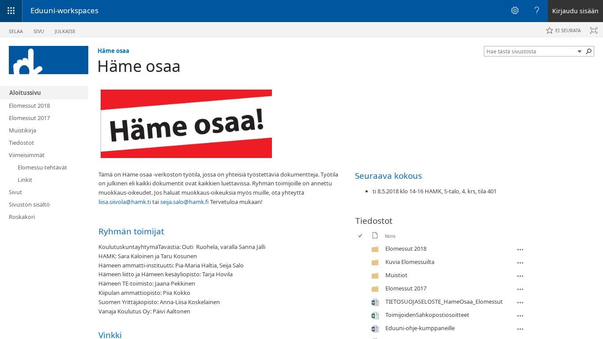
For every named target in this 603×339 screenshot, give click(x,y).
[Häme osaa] (48, 60)
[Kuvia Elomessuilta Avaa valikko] (520, 262)
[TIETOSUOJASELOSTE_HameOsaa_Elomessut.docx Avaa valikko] (520, 302)
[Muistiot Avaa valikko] (520, 275)
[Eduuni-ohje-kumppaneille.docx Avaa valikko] (520, 328)
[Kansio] (375, 251)
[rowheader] (362, 249)
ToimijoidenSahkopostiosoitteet (427, 315)
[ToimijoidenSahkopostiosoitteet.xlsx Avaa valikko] (520, 315)
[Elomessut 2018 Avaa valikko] (520, 249)
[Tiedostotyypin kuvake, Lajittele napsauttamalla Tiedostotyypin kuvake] (375, 237)
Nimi (390, 236)
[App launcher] (11, 11)
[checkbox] (360, 235)
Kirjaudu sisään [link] (575, 11)
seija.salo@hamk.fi (184, 202)
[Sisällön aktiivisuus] (593, 30)
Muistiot (396, 275)
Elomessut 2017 (405, 288)
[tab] (16, 29)
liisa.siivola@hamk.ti (124, 202)
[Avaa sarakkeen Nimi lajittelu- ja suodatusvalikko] (388, 242)
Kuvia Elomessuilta (409, 262)
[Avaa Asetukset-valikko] (515, 11)
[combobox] (530, 51)
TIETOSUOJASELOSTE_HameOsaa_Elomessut (444, 301)
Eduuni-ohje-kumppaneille (420, 328)
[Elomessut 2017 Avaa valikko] (520, 289)
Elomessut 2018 (405, 248)
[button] (579, 51)
